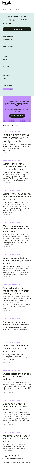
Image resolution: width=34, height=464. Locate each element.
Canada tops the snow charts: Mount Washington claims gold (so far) (16, 291)
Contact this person (17, 29)
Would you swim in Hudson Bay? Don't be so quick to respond (16, 438)
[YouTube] (12, 456)
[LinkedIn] (3, 456)
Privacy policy (5, 462)
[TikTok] (9, 456)
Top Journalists (6, 9)
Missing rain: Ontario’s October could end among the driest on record (16, 406)
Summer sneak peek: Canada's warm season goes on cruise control (15, 166)
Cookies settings (26, 462)
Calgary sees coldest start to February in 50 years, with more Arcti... (17, 261)
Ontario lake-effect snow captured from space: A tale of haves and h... (17, 348)
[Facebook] (16, 456)
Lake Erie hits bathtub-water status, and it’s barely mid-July (17, 138)
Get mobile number (18, 59)
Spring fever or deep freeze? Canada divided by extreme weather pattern (17, 196)
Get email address (19, 39)
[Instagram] (6, 456)
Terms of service (15, 462)
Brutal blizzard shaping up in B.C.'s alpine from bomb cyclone (17, 376)
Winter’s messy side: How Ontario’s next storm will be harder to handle (16, 229)
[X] (19, 456)
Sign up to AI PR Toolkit (17, 115)
